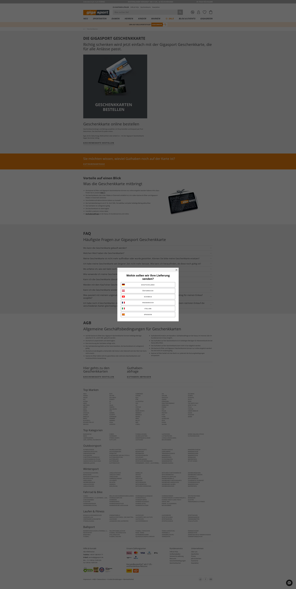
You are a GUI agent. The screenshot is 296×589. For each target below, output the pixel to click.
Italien (148, 309)
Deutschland (148, 285)
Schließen (176, 270)
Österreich (148, 291)
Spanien (148, 314)
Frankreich (148, 303)
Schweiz (148, 297)
